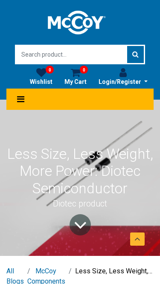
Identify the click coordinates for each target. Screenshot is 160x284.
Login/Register (121, 81)
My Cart (75, 76)
